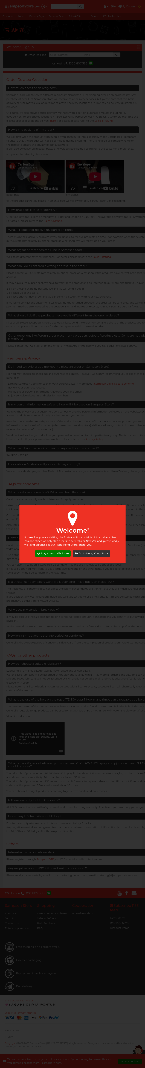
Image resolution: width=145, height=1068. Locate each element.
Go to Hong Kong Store (93, 553)
